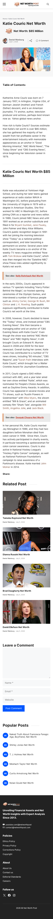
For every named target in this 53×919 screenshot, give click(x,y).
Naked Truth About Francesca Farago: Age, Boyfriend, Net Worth (29, 735)
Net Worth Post (30, 908)
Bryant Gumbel (23, 225)
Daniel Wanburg (16, 40)
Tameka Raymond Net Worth (18, 518)
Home (5, 19)
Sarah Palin (25, 359)
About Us (7, 868)
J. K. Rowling (23, 304)
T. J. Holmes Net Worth (21, 754)
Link (38, 41)
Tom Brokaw (15, 256)
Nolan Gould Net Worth (22, 783)
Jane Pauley (39, 225)
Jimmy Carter (19, 301)
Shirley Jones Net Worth (22, 745)
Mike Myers (30, 398)
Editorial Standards (12, 876)
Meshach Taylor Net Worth (23, 764)
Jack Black (37, 408)
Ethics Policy (9, 841)
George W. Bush (36, 301)
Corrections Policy (12, 850)
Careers (6, 881)
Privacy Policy (9, 845)
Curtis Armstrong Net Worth (24, 773)
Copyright (7, 854)
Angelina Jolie (18, 408)
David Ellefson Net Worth (16, 627)
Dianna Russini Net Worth (16, 554)
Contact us (8, 872)
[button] (48, 4)
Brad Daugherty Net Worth (17, 590)
